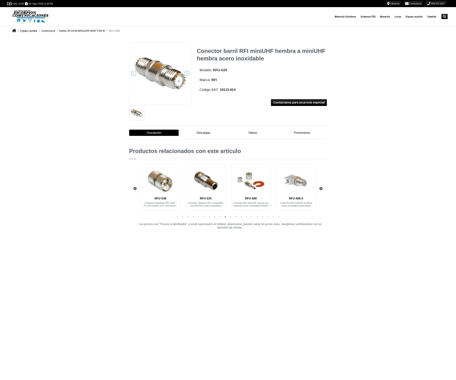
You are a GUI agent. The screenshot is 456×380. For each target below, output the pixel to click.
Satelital (431, 16)
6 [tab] (204, 217)
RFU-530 (205, 198)
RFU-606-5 (296, 198)
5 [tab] (198, 217)
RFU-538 (160, 198)
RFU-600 (251, 198)
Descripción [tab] (154, 132)
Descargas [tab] (203, 132)
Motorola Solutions (345, 16)
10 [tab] (225, 217)
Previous (135, 189)
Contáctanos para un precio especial (299, 102)
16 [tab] (257, 217)
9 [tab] (220, 217)
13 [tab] (241, 217)
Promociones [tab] (302, 132)
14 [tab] (246, 217)
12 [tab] (236, 217)
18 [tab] (268, 217)
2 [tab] (182, 217)
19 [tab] (273, 217)
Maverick (385, 16)
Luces (398, 16)
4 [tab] (193, 217)
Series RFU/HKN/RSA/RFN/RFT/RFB (82, 30)
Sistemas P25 (368, 16)
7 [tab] (209, 217)
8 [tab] (214, 217)
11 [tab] (230, 217)
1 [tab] (177, 217)
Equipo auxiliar (414, 16)
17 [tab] (263, 217)
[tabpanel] (160, 189)
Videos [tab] (252, 132)
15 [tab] (252, 217)
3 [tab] (188, 217)
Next (321, 189)
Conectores (48, 30)
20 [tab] (279, 217)
